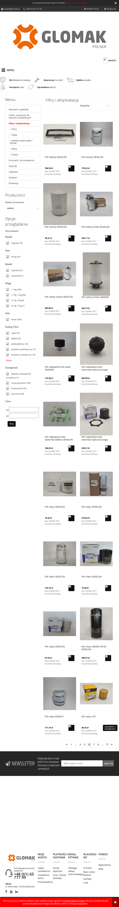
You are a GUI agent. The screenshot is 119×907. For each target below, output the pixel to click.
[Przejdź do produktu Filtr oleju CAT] (96, 693)
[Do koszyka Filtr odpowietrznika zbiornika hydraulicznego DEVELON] (108, 448)
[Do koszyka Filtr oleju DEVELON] (71, 518)
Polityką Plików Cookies (74, 900)
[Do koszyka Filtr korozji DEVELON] (108, 168)
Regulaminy (105, 864)
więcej (9, 360)
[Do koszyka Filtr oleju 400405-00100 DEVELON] (108, 658)
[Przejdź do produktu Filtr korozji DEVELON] (96, 134)
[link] (14, 243)
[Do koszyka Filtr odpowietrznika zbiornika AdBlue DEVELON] (71, 448)
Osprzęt (13, 166)
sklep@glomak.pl (12, 8)
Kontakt (87, 878)
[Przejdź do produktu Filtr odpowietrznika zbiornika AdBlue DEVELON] (59, 414)
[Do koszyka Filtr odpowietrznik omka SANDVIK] (71, 378)
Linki (85, 882)
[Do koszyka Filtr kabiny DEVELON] (71, 168)
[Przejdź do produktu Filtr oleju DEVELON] (59, 483)
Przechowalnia (45, 881)
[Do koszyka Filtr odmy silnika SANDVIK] (108, 308)
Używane (13, 171)
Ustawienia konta (43, 876)
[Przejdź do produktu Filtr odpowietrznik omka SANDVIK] (59, 344)
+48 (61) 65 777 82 (34, 8)
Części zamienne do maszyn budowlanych (20, 116)
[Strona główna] (59, 36)
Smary (15, 154)
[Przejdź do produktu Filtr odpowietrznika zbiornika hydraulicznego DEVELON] (96, 414)
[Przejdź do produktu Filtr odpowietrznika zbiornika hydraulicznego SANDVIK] (96, 344)
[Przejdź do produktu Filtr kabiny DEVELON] (59, 134)
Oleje (14, 134)
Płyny (14, 148)
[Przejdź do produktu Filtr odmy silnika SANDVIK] (96, 274)
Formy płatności (57, 870)
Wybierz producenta (14, 202)
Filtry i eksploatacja (19, 123)
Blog (101, 868)
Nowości (13, 177)
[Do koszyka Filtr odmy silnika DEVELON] (108, 238)
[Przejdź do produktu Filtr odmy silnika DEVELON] (96, 204)
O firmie (87, 868)
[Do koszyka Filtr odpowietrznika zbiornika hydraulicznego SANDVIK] (108, 378)
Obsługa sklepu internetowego (75, 871)
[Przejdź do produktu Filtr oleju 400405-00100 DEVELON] (96, 623)
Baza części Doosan (89, 873)
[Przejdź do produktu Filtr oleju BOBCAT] (59, 693)
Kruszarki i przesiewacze (21, 160)
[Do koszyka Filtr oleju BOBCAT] (71, 728)
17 (107, 744)
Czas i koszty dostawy (59, 876)
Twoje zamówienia (44, 870)
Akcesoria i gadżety (19, 109)
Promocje (13, 183)
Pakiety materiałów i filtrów (21, 142)
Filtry (14, 129)
